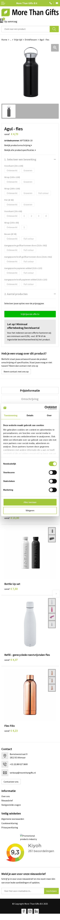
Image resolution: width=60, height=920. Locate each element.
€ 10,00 (11, 518)
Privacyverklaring (9, 827)
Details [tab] (30, 415)
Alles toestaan (30, 502)
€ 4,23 (11, 730)
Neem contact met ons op (16, 371)
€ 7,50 (11, 588)
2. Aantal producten (16, 294)
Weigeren (30, 510)
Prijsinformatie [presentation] (30, 390)
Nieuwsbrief (7, 800)
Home (4, 39)
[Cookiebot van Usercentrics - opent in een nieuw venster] (44, 408)
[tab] (29, 390)
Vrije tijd (18, 39)
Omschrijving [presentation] (30, 399)
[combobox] (25, 29)
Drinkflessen (31, 39)
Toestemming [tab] (10, 415)
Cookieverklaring (9, 823)
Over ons (5, 796)
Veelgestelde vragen (11, 804)
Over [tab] (49, 415)
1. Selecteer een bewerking (20, 159)
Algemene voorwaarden (12, 818)
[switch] (53, 472)
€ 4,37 (11, 659)
